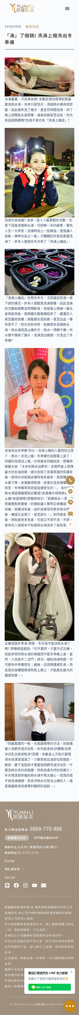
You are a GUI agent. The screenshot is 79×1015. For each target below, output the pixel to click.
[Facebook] (16, 885)
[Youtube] (34, 885)
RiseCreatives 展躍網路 (32, 1004)
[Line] (7, 885)
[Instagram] (25, 885)
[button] (67, 8)
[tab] (17, 837)
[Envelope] (43, 885)
